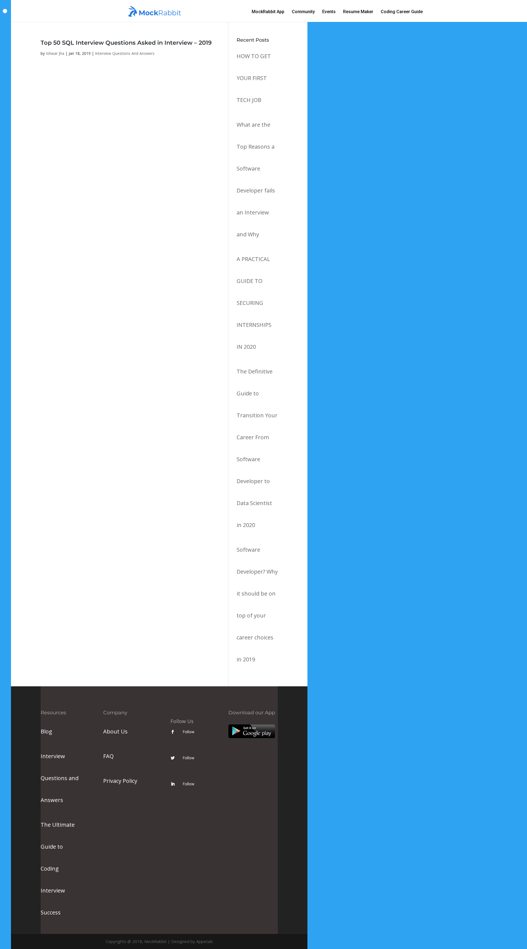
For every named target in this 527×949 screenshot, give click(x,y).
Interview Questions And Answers (125, 53)
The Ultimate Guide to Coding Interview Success (58, 868)
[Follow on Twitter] (172, 757)
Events (329, 12)
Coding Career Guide (402, 12)
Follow (188, 731)
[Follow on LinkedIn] (172, 784)
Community (303, 12)
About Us (115, 731)
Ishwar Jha (55, 53)
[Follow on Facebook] (172, 731)
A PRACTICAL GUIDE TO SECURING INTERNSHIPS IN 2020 (254, 302)
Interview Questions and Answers (60, 778)
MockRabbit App (268, 12)
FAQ (108, 756)
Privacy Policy (120, 780)
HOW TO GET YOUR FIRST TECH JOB (254, 78)
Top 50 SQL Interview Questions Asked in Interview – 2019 (126, 42)
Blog (46, 731)
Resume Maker (358, 12)
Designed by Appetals (192, 941)
